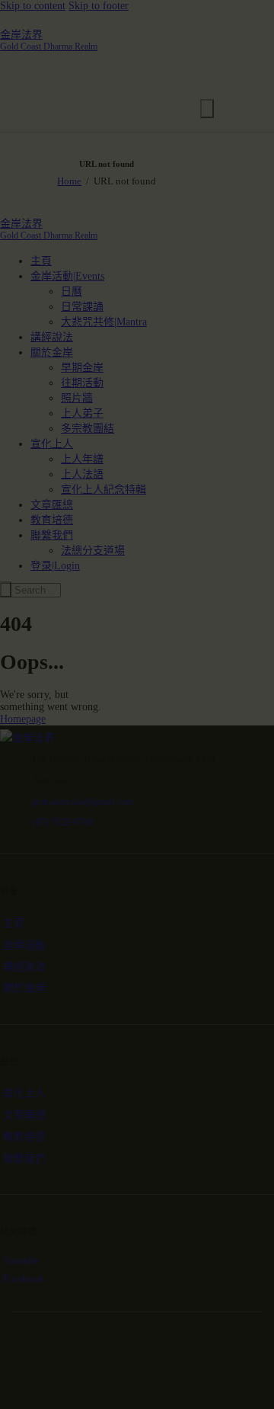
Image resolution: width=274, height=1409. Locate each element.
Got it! (135, 227)
